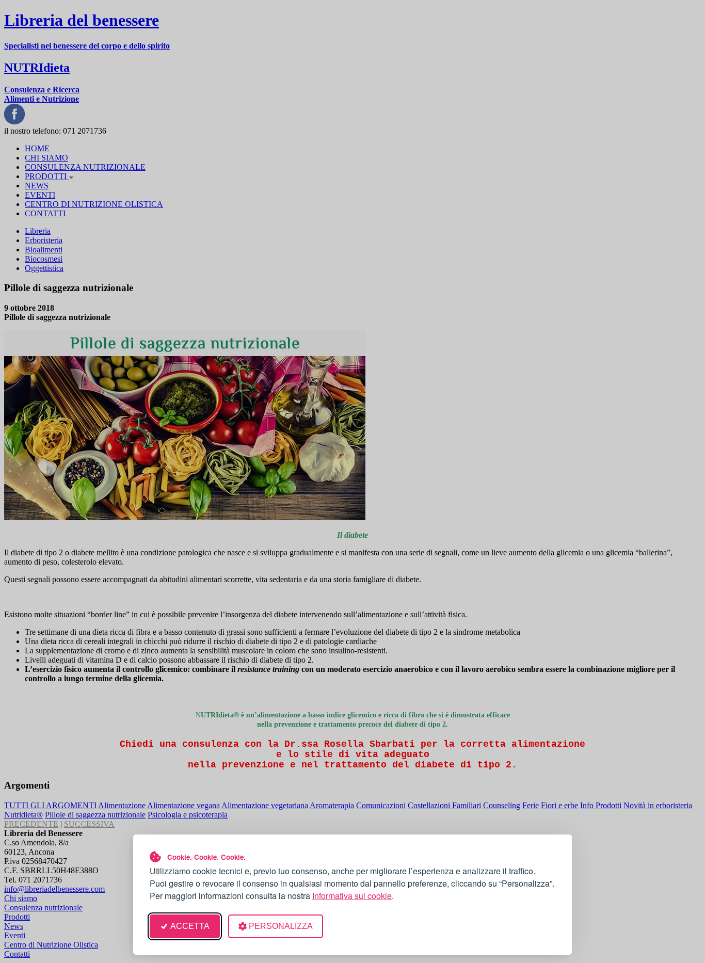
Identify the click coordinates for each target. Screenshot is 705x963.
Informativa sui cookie (352, 896)
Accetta (190, 926)
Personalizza (281, 926)
